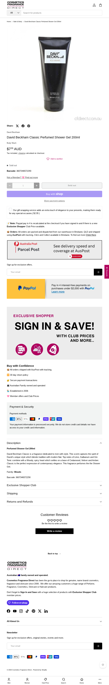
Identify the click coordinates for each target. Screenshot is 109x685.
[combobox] (54, 13)
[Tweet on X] (17, 126)
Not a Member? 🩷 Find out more (22, 177)
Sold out (72, 185)
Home (9, 21)
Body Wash (11, 143)
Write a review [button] (54, 531)
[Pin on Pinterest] (29, 126)
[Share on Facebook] (23, 126)
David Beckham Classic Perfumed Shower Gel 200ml (42, 21)
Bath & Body (17, 21)
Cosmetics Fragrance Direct (22, 670)
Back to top (53, 554)
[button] (100, 5)
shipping (21, 153)
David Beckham (13, 132)
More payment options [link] (54, 201)
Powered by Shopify (40, 670)
